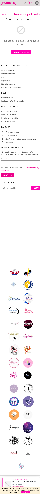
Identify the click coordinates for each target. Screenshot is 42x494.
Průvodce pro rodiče (8, 115)
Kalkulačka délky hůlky (9, 118)
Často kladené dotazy (9, 111)
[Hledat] (24, 3)
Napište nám (5, 81)
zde (18, 492)
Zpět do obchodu (21, 52)
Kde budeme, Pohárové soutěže (12, 101)
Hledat (36, 188)
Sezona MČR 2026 (7, 98)
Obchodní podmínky (8, 84)
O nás (3, 77)
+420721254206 (11, 135)
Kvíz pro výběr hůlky (8, 121)
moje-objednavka (7, 70)
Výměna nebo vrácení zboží (11, 87)
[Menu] (36, 3)
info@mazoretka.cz (12, 132)
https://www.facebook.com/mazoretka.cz (20, 139)
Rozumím (25, 492)
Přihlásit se (8, 175)
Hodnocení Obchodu (8, 74)
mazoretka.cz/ (10, 142)
